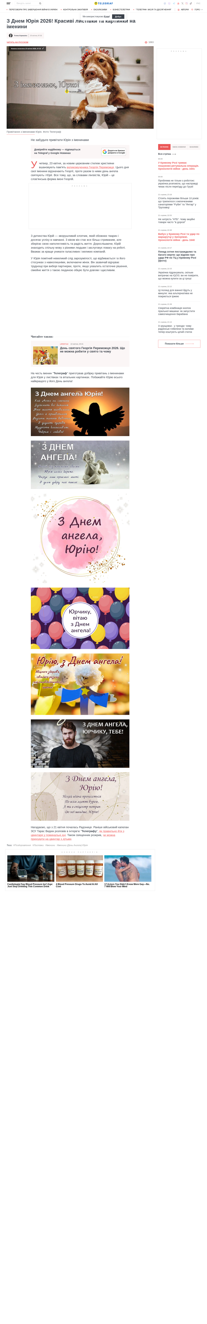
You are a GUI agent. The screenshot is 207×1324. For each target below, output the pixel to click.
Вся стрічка (164, 154)
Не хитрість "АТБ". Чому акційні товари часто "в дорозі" (176, 221)
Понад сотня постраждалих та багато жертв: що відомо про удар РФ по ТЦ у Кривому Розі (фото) (177, 256)
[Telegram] (174, 3)
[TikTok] (191, 3)
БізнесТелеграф (121, 9)
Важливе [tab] (194, 147)
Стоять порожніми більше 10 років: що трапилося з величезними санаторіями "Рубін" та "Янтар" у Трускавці (178, 203)
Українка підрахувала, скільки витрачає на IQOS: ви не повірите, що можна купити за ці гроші (178, 275)
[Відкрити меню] (8, 3)
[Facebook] (165, 3)
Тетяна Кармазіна (20, 35)
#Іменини (50, 845)
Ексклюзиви (100, 9)
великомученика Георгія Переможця (90, 167)
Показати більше (174, 343)
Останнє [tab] (164, 147)
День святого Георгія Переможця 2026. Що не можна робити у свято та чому (92, 349)
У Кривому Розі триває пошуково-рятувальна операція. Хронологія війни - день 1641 (178, 165)
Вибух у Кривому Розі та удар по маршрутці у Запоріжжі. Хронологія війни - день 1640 (178, 236)
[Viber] (169, 3)
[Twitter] (182, 3)
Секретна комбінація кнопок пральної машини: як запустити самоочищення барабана (176, 311)
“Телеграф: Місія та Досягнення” (153, 9)
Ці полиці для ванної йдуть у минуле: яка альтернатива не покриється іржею (175, 293)
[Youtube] (178, 3)
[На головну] (103, 3)
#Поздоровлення (22, 845)
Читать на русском (17, 42)
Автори (185, 9)
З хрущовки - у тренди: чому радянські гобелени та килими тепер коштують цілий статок (176, 329)
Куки (106, 16)
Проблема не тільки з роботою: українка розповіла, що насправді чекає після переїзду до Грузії (178, 183)
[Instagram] (186, 3)
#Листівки (38, 845)
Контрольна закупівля (75, 9)
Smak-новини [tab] (179, 147)
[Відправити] (40, 3)
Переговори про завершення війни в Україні (33, 9)
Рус (198, 3)
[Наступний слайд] (202, 10)
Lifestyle (64, 344)
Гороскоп (200, 9)
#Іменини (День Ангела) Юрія (72, 845)
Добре (118, 16)
